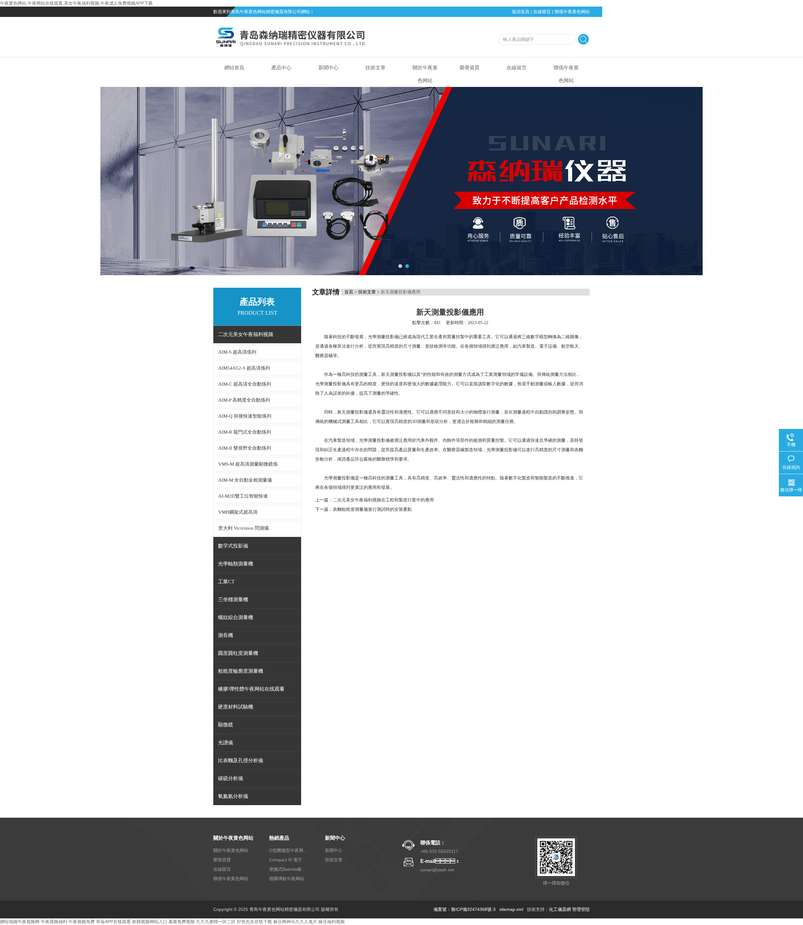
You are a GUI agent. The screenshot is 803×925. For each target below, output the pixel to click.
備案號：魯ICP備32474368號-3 (464, 909)
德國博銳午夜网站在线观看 (289, 878)
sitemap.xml (511, 909)
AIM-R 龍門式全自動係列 (244, 432)
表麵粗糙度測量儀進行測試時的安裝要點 (372, 509)
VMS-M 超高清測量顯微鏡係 (248, 464)
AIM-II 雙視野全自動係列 (244, 448)
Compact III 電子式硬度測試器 (289, 859)
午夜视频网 (29, 921)
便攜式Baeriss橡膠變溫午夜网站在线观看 (289, 869)
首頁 (348, 291)
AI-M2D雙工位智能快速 (243, 496)
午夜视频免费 (81, 921)
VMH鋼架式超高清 (238, 512)
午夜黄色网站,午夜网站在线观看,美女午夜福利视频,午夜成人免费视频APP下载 (76, 3)
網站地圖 (9, 921)
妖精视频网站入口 (149, 921)
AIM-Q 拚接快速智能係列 (244, 416)
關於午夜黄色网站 (425, 74)
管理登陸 (581, 909)
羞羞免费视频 (181, 921)
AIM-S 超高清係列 (237, 352)
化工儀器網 (560, 909)
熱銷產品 (279, 838)
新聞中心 (328, 67)
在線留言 (542, 11)
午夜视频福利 (54, 921)
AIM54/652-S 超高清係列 (244, 368)
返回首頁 (520, 11)
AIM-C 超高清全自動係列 (244, 384)
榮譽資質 (470, 67)
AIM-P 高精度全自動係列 (244, 400)
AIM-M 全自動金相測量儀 (245, 480)
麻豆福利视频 (331, 921)
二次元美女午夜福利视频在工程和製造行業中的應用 (383, 500)
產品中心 (281, 67)
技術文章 (375, 67)
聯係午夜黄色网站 (572, 11)
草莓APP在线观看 (113, 921)
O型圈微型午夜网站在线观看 (289, 850)
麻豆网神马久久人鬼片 (295, 921)
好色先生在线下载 (254, 921)
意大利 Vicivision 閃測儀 (243, 528)
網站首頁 (234, 67)
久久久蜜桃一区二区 (216, 921)
